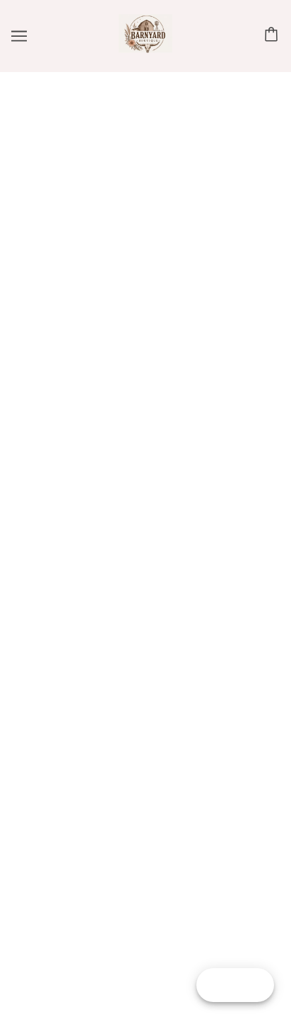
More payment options (146, 484)
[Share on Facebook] (21, 663)
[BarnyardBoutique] (145, 49)
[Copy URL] (145, 663)
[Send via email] (114, 663)
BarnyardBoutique (145, 274)
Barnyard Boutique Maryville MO (197, 520)
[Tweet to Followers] (52, 663)
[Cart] (273, 35)
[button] (145, 316)
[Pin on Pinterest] (83, 663)
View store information (94, 556)
